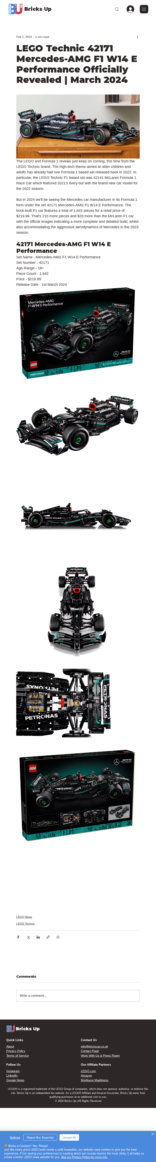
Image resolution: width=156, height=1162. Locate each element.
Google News (15, 1080)
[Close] (152, 1134)
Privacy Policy (15, 1051)
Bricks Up (37, 9)
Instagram (13, 1071)
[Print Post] (58, 937)
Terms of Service (17, 1055)
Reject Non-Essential (40, 1137)
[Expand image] (77, 333)
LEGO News (24, 917)
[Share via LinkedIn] (38, 937)
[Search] (117, 9)
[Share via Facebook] (18, 937)
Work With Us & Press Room (100, 1055)
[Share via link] (48, 937)
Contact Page (90, 1051)
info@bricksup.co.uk (94, 1046)
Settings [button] (15, 1137)
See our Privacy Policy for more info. (84, 1157)
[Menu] (144, 9)
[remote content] (78, 875)
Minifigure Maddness (94, 1080)
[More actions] (137, 36)
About (10, 1046)
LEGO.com (88, 1071)
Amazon (86, 1075)
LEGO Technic (25, 923)
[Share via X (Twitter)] (28, 937)
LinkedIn (11, 1075)
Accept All (69, 1137)
